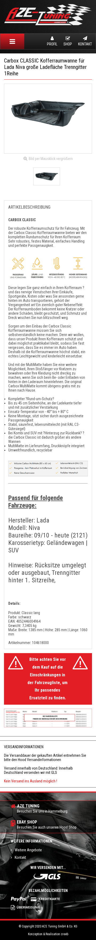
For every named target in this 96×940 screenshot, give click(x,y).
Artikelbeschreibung (29, 207)
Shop (67, 44)
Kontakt (85, 44)
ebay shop (47, 824)
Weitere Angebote (28, 850)
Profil (52, 44)
